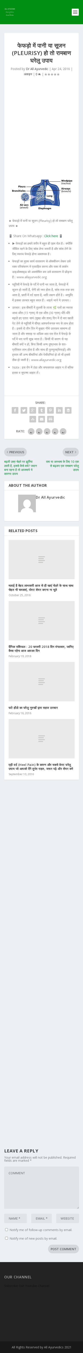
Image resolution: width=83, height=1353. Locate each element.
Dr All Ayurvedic (37, 69)
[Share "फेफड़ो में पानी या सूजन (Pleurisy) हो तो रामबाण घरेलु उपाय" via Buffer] (68, 410)
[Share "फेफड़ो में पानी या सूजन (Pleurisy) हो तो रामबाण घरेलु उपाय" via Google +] (32, 410)
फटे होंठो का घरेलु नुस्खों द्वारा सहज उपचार (33, 708)
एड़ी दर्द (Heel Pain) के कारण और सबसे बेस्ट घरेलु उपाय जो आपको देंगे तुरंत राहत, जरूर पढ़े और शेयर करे (41, 767)
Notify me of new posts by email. (33, 1238)
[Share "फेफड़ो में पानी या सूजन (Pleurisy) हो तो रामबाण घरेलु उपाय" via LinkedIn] (59, 410)
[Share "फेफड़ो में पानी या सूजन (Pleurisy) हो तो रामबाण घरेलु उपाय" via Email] (41, 419)
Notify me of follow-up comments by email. (41, 1230)
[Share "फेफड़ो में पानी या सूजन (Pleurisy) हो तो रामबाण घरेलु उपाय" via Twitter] (23, 410)
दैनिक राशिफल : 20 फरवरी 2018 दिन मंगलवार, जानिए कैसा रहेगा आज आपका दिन (41, 649)
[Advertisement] (41, 129)
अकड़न (28, 74)
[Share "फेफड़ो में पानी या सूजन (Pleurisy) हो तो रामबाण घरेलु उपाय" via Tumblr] (41, 410)
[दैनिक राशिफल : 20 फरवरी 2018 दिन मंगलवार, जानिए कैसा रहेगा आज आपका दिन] (42, 620)
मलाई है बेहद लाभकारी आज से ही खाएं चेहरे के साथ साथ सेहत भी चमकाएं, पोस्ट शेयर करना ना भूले (41, 587)
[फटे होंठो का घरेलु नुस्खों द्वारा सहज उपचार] (42, 681)
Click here (51, 236)
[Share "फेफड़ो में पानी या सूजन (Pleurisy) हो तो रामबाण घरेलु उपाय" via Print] (50, 419)
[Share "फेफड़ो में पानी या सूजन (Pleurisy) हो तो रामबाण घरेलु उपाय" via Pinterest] (50, 410)
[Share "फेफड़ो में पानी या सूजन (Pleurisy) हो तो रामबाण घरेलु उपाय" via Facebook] (15, 410)
